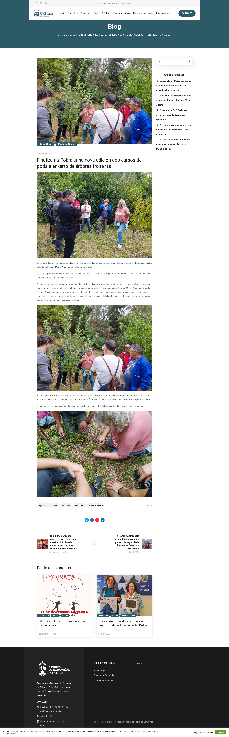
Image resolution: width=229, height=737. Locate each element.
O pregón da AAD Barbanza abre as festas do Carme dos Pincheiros (171, 115)
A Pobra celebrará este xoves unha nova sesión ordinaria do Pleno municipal (173, 144)
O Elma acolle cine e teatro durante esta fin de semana (63, 623)
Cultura (55, 616)
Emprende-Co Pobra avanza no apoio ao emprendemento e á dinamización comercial (173, 86)
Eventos (65, 616)
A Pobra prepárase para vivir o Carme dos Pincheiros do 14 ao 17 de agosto (173, 130)
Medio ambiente (66, 144)
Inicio (60, 35)
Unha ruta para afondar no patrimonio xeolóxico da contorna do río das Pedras (123, 623)
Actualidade (72, 35)
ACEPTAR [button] (220, 732)
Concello (66, 505)
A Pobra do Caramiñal (48, 505)
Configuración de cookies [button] (202, 732)
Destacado (79, 505)
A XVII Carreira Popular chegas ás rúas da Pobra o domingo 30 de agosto (173, 100)
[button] (187, 13)
